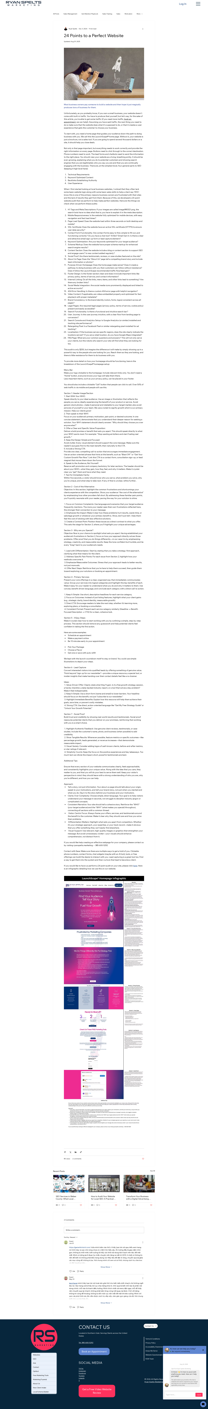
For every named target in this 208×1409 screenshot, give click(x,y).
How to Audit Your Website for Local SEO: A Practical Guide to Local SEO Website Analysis (103, 1197)
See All (152, 1171)
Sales (118, 14)
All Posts (56, 14)
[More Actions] (142, 1242)
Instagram (82, 1371)
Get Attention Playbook (89, 14)
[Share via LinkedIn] (76, 1152)
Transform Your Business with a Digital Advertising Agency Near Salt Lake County (137, 1197)
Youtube (81, 1376)
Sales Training (107, 14)
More (138, 14)
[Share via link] (81, 1152)
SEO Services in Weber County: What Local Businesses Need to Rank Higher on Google (67, 1197)
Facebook (82, 1373)
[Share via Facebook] (65, 1152)
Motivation (128, 14)
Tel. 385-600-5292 (86, 1342)
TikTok (81, 1369)
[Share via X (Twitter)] (70, 1152)
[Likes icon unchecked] (70, 1271)
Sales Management (70, 14)
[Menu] (198, 4)
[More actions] (142, 28)
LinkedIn (81, 1378)
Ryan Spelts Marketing (154, 1382)
